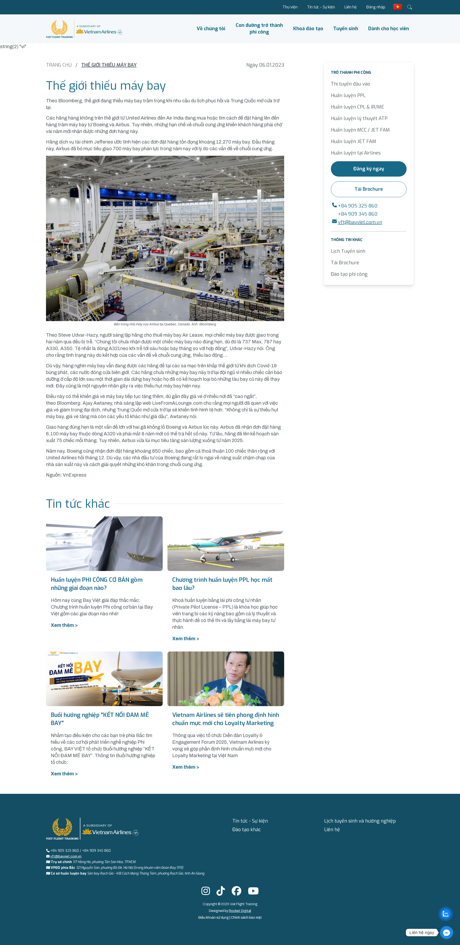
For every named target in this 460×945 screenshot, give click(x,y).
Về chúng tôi (211, 28)
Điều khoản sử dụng (214, 917)
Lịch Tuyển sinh (348, 251)
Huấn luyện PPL (348, 95)
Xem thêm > (64, 625)
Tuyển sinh (345, 28)
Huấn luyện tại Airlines (356, 153)
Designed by (230, 911)
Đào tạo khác (246, 829)
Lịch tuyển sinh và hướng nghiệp (360, 821)
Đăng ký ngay (368, 169)
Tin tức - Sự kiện (321, 7)
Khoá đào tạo (308, 28)
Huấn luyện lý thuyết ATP (359, 118)
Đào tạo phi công (349, 274)
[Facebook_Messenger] (446, 932)
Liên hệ (351, 7)
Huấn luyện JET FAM (353, 141)
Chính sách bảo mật (246, 917)
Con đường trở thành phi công (259, 28)
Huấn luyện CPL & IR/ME (357, 107)
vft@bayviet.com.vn (360, 222)
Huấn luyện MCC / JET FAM (360, 130)
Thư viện (290, 7)
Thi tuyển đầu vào (350, 84)
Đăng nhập (375, 7)
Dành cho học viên (388, 28)
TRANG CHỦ (59, 65)
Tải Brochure (369, 189)
